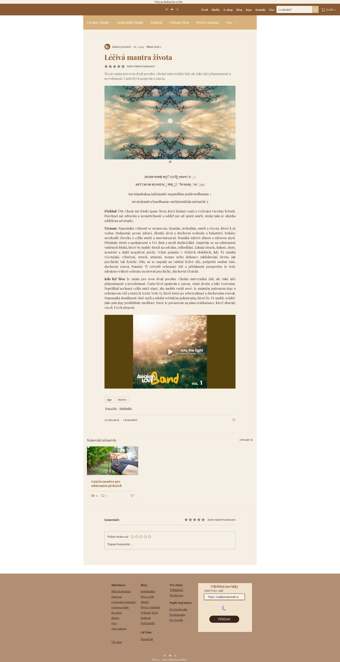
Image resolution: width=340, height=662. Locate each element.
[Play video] (170, 351)
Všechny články (98, 22)
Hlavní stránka (121, 591)
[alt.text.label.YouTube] (172, 9)
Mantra (122, 399)
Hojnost (156, 22)
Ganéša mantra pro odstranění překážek (106, 483)
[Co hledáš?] (315, 9)
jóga (109, 399)
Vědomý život (179, 22)
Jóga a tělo (111, 408)
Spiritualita (126, 408)
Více (229, 22)
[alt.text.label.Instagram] (166, 9)
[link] (329, 10)
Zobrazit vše (246, 439)
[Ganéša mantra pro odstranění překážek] (112, 460)
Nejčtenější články (130, 22)
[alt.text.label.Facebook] (177, 9)
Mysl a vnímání (207, 22)
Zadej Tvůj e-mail (213, 590)
